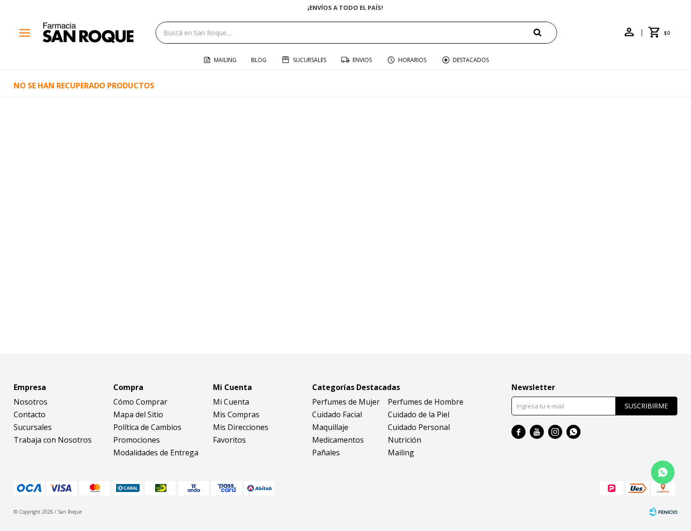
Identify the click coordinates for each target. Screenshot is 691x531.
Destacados (471, 60)
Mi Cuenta (231, 402)
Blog (259, 60)
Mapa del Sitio (138, 414)
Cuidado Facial (337, 414)
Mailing (225, 60)
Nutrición (404, 440)
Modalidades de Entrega (155, 452)
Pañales (326, 452)
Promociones (136, 440)
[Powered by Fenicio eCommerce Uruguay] (663, 512)
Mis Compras (236, 414)
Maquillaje (330, 427)
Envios (362, 60)
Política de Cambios (147, 427)
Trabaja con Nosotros (53, 440)
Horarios (412, 60)
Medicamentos (338, 440)
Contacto (30, 414)
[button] (545, 32)
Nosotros (30, 402)
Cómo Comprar (140, 402)
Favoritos (229, 440)
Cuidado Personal (419, 427)
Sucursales (309, 60)
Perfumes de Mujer (346, 402)
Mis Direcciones (240, 427)
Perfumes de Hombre (425, 402)
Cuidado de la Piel (418, 414)
